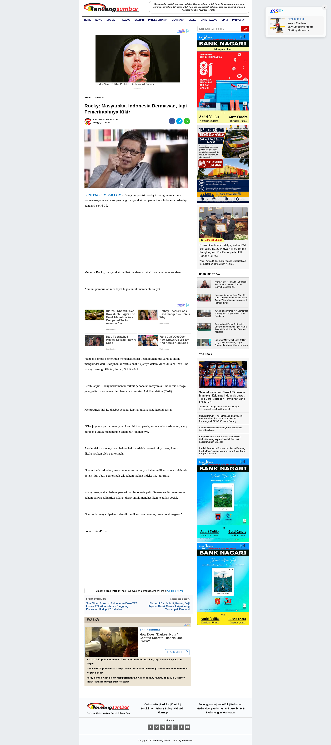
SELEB (192, 20)
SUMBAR (111, 20)
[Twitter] (156, 727)
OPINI (225, 20)
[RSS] (187, 727)
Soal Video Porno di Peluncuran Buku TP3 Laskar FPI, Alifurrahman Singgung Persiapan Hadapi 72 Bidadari (111, 606)
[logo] (108, 709)
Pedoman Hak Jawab (225, 708)
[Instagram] (169, 727)
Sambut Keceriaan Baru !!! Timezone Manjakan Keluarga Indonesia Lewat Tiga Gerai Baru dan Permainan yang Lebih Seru (222, 397)
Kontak (175, 704)
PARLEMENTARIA (157, 20)
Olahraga (178, 20)
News (98, 20)
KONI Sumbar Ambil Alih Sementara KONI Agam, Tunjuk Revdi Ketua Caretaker (231, 313)
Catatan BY (151, 704)
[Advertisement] (137, 242)
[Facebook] (150, 727)
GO (245, 29)
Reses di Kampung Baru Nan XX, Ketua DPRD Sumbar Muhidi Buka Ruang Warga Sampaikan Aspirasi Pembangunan (231, 299)
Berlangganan (207, 704)
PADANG (125, 20)
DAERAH (139, 20)
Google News (175, 590)
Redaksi (164, 704)
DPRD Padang (209, 20)
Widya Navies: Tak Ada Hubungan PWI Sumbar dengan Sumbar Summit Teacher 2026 (231, 284)
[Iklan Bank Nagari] (223, 541)
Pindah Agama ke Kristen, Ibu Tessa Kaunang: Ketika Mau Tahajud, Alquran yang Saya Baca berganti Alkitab (222, 451)
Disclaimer (147, 708)
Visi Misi (178, 708)
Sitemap (163, 712)
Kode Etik (223, 704)
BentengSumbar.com (165, 740)
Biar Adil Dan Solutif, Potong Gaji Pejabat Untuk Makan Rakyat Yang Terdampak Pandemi (169, 606)
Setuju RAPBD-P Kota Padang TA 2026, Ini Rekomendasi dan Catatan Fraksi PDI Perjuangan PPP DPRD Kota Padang (220, 419)
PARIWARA (238, 20)
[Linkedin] (175, 727)
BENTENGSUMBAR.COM (103, 195)
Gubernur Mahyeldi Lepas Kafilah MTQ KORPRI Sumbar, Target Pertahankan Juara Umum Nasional (231, 342)
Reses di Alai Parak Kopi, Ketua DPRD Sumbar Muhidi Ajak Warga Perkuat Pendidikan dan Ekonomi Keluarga (231, 328)
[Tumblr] (181, 727)
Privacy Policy (164, 708)
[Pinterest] (162, 727)
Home (87, 20)
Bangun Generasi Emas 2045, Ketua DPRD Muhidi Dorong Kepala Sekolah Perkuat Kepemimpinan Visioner (220, 439)
